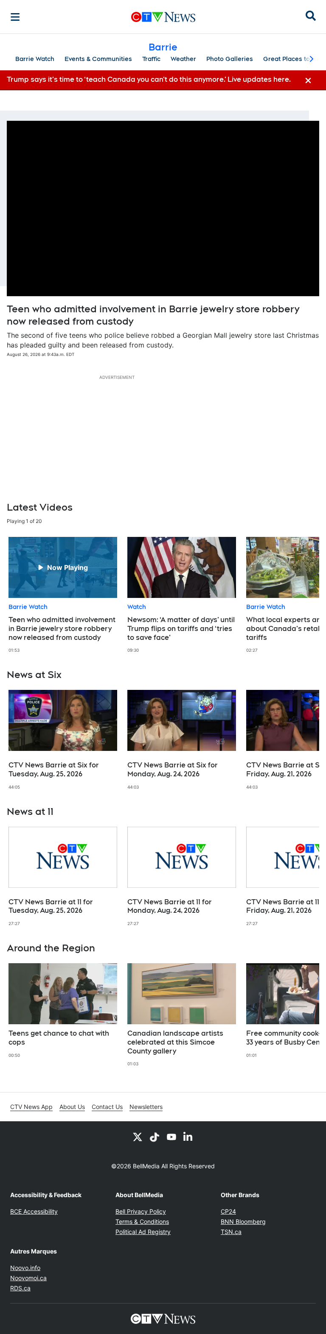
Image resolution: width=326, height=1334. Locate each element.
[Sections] (15, 16)
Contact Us (107, 1106)
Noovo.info (25, 1267)
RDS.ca (20, 1288)
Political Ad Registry (143, 1231)
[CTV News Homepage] (163, 17)
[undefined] (62, 595)
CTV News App (31, 1106)
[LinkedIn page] (188, 1136)
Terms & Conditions (142, 1221)
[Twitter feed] (137, 1136)
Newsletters (146, 1106)
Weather (183, 59)
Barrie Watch (34, 59)
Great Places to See (293, 59)
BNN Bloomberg (243, 1221)
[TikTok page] (154, 1136)
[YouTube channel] (171, 1136)
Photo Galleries (229, 59)
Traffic (151, 59)
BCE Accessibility (34, 1211)
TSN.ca (231, 1231)
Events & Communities (98, 59)
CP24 (228, 1211)
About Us (72, 1106)
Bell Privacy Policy (140, 1211)
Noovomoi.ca (28, 1277)
